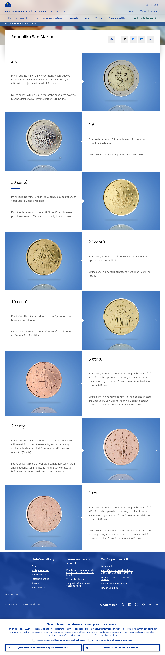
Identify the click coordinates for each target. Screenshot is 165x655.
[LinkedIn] (130, 604)
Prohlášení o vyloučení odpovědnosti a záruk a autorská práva (81, 572)
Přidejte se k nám (40, 570)
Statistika (74, 18)
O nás (131, 11)
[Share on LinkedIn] (141, 39)
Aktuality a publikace (118, 18)
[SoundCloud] (150, 604)
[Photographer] (59, 158)
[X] (123, 604)
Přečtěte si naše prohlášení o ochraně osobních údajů (60, 640)
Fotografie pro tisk (41, 579)
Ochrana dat (107, 566)
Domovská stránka (13, 24)
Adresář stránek (13, 594)
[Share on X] (124, 39)
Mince (34, 24)
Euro (87, 18)
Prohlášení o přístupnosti (114, 584)
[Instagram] (137, 604)
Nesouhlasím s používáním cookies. (121, 648)
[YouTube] (143, 604)
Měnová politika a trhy (18, 18)
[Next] (155, 81)
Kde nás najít (38, 587)
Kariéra (154, 11)
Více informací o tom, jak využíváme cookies (112, 640)
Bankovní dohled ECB (143, 18)
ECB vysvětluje (39, 575)
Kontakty (36, 583)
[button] (151, 5)
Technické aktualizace (77, 579)
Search (147, 5)
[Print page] (111, 39)
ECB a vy (142, 11)
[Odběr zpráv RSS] (157, 604)
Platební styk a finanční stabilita (49, 18)
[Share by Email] (150, 39)
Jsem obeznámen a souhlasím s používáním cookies (43, 648)
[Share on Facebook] (133, 39)
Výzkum (98, 18)
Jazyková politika (109, 588)
